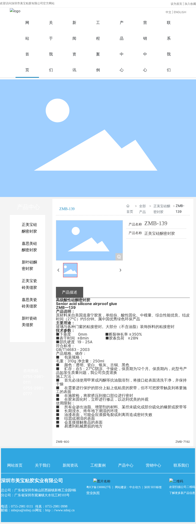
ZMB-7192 (182, 441)
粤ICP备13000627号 (98, 487)
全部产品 (142, 208)
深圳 (147, 487)
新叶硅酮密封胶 (29, 265)
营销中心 (153, 465)
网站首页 (14, 465)
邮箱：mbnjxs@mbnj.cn (18, 510)
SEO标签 (156, 487)
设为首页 (177, 3)
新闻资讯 (70, 465)
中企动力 (135, 487)
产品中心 (125, 465)
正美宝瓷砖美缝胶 (29, 284)
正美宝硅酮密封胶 (29, 228)
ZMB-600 (62, 441)
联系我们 (181, 465)
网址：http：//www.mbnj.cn (55, 510)
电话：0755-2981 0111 (17, 506)
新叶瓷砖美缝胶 (29, 321)
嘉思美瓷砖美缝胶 (29, 303)
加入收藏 (190, 3)
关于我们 (42, 465)
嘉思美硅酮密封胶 (29, 246)
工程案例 (98, 465)
